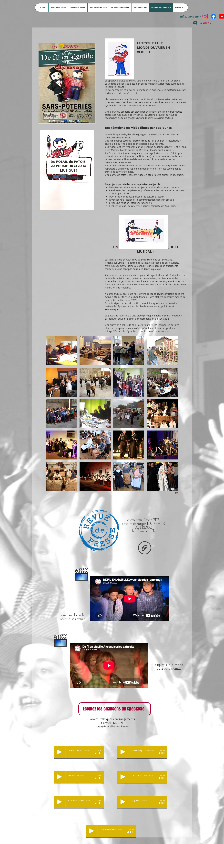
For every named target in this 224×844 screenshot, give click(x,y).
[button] (61, 350)
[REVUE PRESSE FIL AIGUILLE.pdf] (144, 548)
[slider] (99, 753)
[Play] (59, 751)
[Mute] (96, 753)
